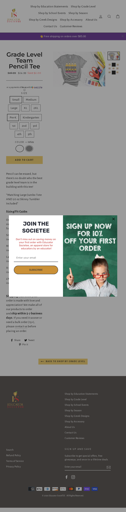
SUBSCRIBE (36, 269)
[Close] (113, 219)
